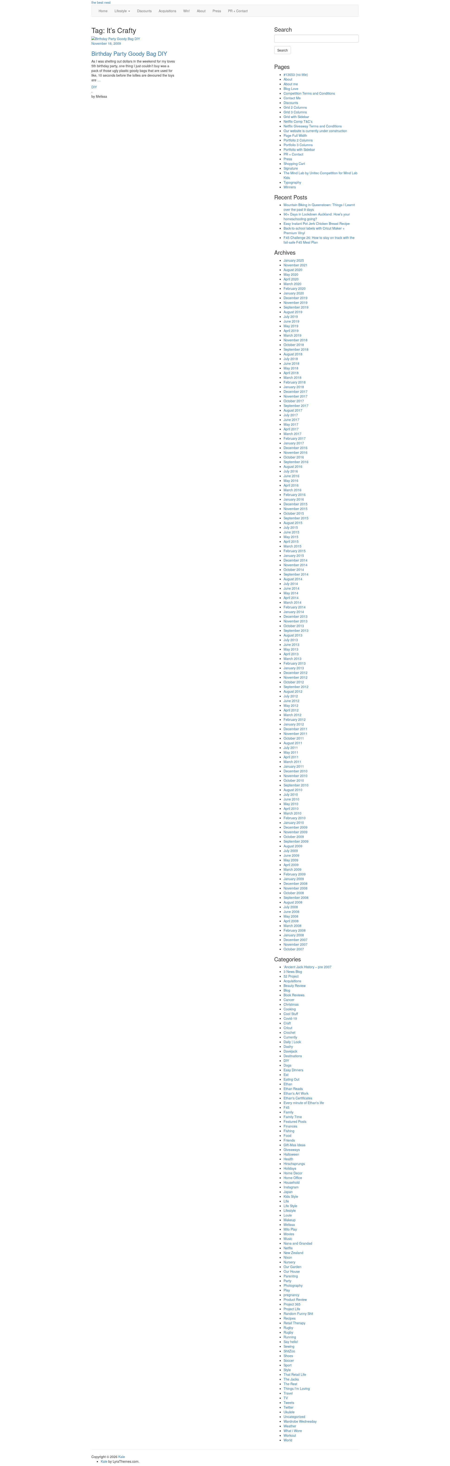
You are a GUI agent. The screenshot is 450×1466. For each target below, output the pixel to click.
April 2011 (291, 757)
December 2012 (296, 672)
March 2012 (292, 714)
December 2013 (296, 616)
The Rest (290, 1383)
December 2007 (296, 939)
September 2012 (296, 686)
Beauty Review (295, 985)
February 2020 (295, 288)
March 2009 (292, 869)
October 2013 (294, 625)
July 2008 (291, 906)
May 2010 (291, 803)
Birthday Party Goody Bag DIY (129, 53)
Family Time (293, 1116)
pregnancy (291, 1294)
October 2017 (294, 400)
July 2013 (291, 639)
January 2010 (294, 822)
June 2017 (291, 419)
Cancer (289, 999)
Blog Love (291, 88)
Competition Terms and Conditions (309, 93)
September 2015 (296, 518)
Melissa (289, 1224)
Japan (288, 1191)
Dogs (287, 1065)
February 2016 (295, 494)
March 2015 (292, 546)
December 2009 (296, 827)
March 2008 (292, 925)
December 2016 (296, 447)
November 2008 (296, 888)
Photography (293, 1285)
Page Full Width (295, 135)
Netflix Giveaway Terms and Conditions (313, 126)
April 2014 (291, 597)
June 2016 (291, 475)
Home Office (293, 1177)
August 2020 (293, 269)
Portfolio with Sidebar (299, 149)
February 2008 (295, 930)
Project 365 (292, 1304)
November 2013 (296, 621)
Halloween (291, 1154)
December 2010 (296, 771)
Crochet (289, 1032)
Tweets (289, 1402)
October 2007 (294, 949)
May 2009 (291, 860)
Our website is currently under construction (315, 130)
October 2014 (294, 569)
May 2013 (291, 649)
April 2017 (291, 429)
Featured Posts (295, 1121)
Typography (292, 182)
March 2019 (292, 335)
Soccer (289, 1360)
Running (290, 1337)
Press (217, 10)
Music (288, 1238)
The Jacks (291, 1379)
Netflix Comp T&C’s (298, 121)
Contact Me (292, 98)
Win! (186, 10)
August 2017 (293, 410)
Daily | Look (292, 1041)
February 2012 (295, 719)
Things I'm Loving (297, 1388)
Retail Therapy (294, 1323)
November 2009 (296, 832)
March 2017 (292, 433)
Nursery (289, 1262)
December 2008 (296, 883)
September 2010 (296, 785)
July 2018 (291, 358)
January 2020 (294, 293)
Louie (288, 1215)
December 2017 (296, 391)
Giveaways (292, 1149)
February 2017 (295, 438)
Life (286, 1201)
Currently (290, 1037)
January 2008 (294, 935)
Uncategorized (294, 1416)
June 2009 (291, 855)
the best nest (101, 2)
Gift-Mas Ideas (294, 1144)
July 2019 (291, 316)
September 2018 (296, 349)
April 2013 (291, 653)
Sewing (289, 1346)
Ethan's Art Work (296, 1093)
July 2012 (291, 696)
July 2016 (291, 471)
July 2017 (291, 415)
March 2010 (292, 813)
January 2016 (294, 499)
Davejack (290, 1051)
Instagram (291, 1187)
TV (286, 1397)
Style (287, 1369)
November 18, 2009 (106, 43)
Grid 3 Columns (295, 112)
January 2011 (294, 766)
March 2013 (292, 658)
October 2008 (294, 892)
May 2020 (291, 274)
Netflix (288, 1248)
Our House (292, 1271)
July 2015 (291, 527)
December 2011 (296, 728)
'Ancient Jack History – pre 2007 (307, 966)
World (288, 1440)
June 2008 (291, 911)
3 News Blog (293, 971)
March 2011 (292, 761)
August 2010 (293, 789)
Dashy (288, 1046)
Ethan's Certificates (298, 1098)
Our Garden (292, 1266)
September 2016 (296, 461)
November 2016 (296, 452)
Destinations (293, 1055)
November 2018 (296, 340)
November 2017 (296, 396)
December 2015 (296, 504)
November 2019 (296, 302)
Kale (121, 1456)
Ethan (288, 1084)
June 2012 (291, 700)
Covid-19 (290, 1018)
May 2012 (291, 705)
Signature (291, 168)
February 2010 (295, 817)
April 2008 (291, 921)
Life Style (290, 1205)
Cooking (290, 1009)
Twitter (288, 1407)
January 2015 (294, 555)
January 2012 (294, 724)
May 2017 (291, 424)
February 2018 (295, 382)
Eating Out (291, 1079)
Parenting (291, 1276)
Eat (286, 1074)
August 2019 (293, 311)
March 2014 (292, 602)
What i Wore (293, 1430)
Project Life (292, 1308)
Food (287, 1135)
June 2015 (291, 532)
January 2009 (294, 878)
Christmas (291, 1004)
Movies (289, 1234)
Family (288, 1112)
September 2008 (296, 897)
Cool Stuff (291, 1013)
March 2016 (292, 489)
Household (292, 1182)
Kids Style (291, 1196)
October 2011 (294, 738)
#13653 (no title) (296, 74)
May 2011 (291, 752)
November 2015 (296, 508)
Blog (287, 990)
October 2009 (294, 836)
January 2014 (294, 611)
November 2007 (296, 944)
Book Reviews (294, 995)
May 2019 (291, 326)
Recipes (290, 1318)
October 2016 (294, 457)
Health (288, 1159)
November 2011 (296, 733)
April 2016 (291, 485)
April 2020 (291, 279)
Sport (288, 1365)
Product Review (295, 1299)
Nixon (288, 1257)
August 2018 (293, 354)
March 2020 (292, 283)
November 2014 (296, 564)
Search (282, 50)
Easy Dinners (293, 1070)
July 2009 (291, 850)
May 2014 (291, 593)
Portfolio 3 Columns (298, 144)
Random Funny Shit (298, 1313)
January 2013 (294, 668)
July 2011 (291, 747)
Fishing (289, 1130)
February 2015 (295, 550)
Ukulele (289, 1412)
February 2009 (295, 874)
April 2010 (291, 808)
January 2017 (294, 443)
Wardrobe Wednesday (300, 1421)
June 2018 (291, 363)
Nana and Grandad (298, 1243)
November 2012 (296, 677)
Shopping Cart (294, 163)
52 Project (291, 976)
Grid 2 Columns (295, 107)
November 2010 (296, 775)
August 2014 (293, 579)
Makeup (290, 1219)
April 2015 (291, 541)
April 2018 (291, 372)
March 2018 (292, 377)
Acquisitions (167, 10)
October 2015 (294, 513)
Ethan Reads (293, 1088)
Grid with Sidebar (296, 116)
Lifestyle (121, 10)
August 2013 (293, 635)
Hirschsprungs (294, 1163)
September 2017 (296, 405)
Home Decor (293, 1173)
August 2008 (293, 902)
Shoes (288, 1355)
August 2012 (293, 691)
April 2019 (291, 330)
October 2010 (294, 780)
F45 (286, 1107)
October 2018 (294, 344)
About (201, 10)
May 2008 (291, 916)
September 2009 (296, 841)
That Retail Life (295, 1374)
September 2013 (296, 630)
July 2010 (291, 794)
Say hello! (291, 1341)
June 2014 (291, 588)
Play (287, 1290)
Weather (290, 1426)
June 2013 (291, 644)
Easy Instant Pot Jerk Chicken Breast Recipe (317, 223)
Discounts (144, 10)
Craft (287, 1023)
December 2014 (296, 560)
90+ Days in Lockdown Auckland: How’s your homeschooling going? (317, 216)
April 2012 (291, 710)
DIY (94, 87)
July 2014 (291, 583)
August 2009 (293, 846)
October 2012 (294, 682)
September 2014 (296, 574)
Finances (290, 1126)
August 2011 (293, 742)
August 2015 (293, 522)
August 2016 (293, 466)
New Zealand (293, 1252)
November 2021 (296, 265)
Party (287, 1280)
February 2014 (295, 607)
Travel (288, 1393)
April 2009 (291, 864)
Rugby (288, 1327)
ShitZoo (289, 1351)
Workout (290, 1435)
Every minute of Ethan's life (304, 1102)
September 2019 (296, 307)
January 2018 (294, 386)
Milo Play (290, 1229)
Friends (289, 1140)
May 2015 (291, 536)
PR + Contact (238, 10)
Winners (290, 187)
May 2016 (291, 480)
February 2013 (295, 663)
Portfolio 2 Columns (298, 140)
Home (103, 10)
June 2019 (291, 321)
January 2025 (294, 260)
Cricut (288, 1027)
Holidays (290, 1168)
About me (291, 84)
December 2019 (296, 297)
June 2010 (291, 799)
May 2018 (291, 368)
